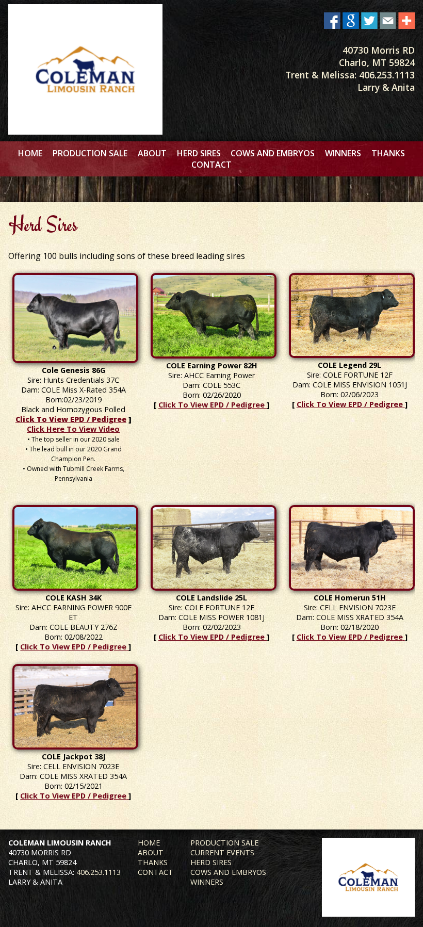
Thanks (388, 153)
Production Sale (90, 153)
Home (30, 153)
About (152, 153)
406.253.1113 (387, 75)
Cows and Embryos (273, 153)
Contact (211, 164)
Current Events (222, 852)
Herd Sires (199, 153)
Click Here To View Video (73, 429)
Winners (343, 153)
